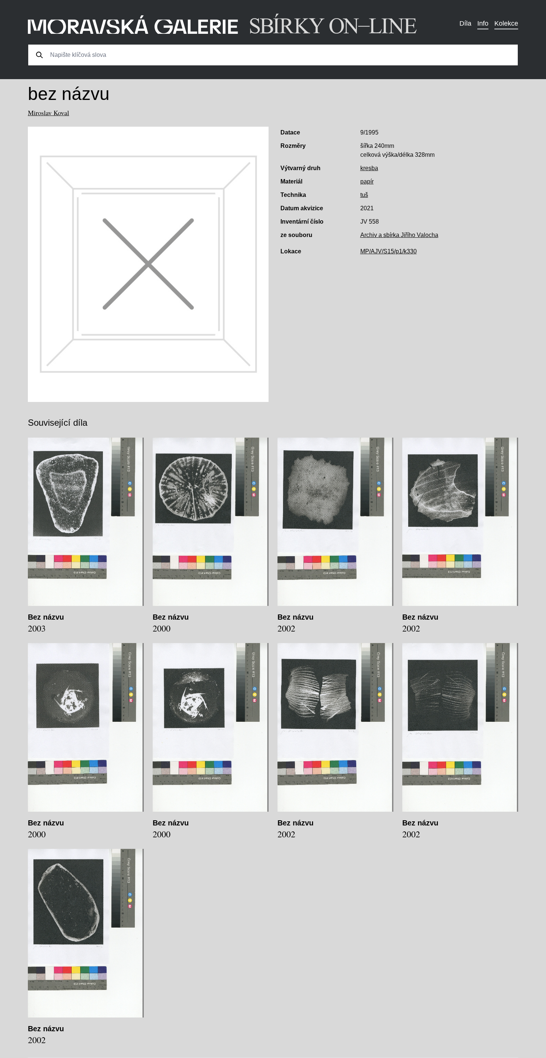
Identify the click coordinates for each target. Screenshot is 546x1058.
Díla (465, 23)
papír (367, 181)
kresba (369, 168)
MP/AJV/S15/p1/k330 (388, 251)
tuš (364, 195)
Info (482, 23)
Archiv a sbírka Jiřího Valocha (399, 235)
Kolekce (506, 23)
